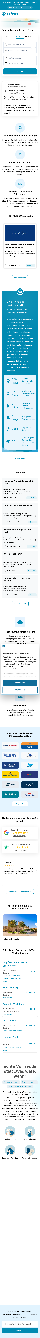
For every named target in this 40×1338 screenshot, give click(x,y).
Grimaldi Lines (8, 978)
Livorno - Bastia (11, 1037)
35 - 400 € (30, 1043)
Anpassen (19, 690)
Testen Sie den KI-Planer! (18, 8)
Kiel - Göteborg (11, 987)
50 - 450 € (30, 992)
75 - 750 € (31, 972)
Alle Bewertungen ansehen (20, 891)
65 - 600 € (30, 1026)
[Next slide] (37, 871)
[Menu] (36, 14)
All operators (20, 804)
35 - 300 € (30, 1009)
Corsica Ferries (9, 1047)
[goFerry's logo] (10, 14)
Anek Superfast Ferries (12, 976)
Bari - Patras (9, 1020)
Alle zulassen (20, 683)
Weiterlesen (20, 458)
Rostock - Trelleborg (13, 1004)
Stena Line (7, 998)
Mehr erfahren (20, 604)
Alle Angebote (20, 278)
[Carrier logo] (10, 745)
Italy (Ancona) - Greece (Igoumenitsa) (15, 964)
